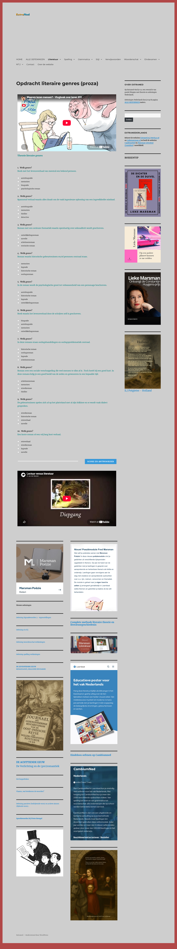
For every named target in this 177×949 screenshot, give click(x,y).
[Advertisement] (89, 38)
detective (25, 217)
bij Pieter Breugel (36, 818)
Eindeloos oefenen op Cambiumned (90, 755)
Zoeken (129, 120)
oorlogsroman (27, 274)
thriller (24, 214)
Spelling (68, 59)
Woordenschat (131, 59)
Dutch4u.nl (154, 138)
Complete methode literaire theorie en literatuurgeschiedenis (92, 623)
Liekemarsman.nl (134, 140)
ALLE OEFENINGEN (35, 59)
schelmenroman (28, 242)
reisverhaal (25, 420)
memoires (25, 182)
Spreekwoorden (22, 818)
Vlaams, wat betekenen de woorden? (30, 791)
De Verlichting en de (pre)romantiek (37, 766)
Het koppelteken (22, 779)
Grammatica (84, 59)
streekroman (26, 388)
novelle (24, 239)
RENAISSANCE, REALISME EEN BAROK (31, 669)
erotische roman (28, 246)
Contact (30, 64)
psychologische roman (30, 189)
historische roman (28, 271)
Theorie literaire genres (30, 155)
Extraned (19, 935)
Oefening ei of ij (22, 630)
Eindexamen (150, 59)
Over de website (45, 64)
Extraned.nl (145, 138)
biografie (25, 185)
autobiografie (27, 178)
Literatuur (53, 59)
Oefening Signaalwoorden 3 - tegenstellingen (33, 618)
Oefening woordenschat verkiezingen (30, 642)
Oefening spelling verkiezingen (28, 654)
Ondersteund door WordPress (36, 935)
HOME (19, 59)
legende (24, 267)
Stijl (97, 59)
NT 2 (18, 64)
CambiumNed (130, 143)
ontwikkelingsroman (30, 235)
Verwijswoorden (113, 59)
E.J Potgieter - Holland (138, 390)
